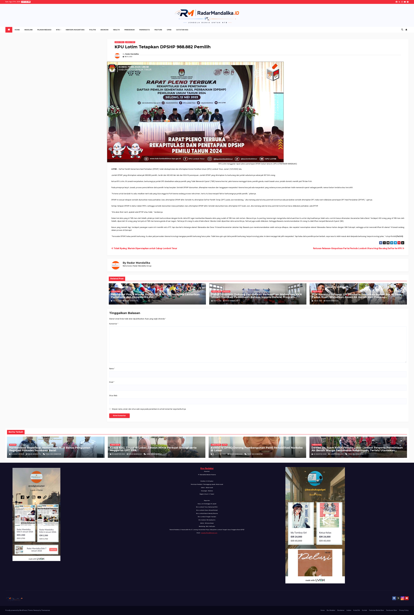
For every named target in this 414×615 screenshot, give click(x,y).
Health (116, 30)
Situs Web (113, 396)
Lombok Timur (130, 42)
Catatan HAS (182, 30)
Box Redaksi (206, 468)
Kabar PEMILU (119, 42)
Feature (158, 30)
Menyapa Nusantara (75, 30)
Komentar (113, 324)
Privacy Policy (404, 610)
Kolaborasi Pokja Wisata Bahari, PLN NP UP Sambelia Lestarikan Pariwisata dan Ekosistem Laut (155, 296)
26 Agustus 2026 (17, 454)
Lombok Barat (115, 444)
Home (17, 30)
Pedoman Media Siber (376, 610)
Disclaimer (340, 610)
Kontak (364, 610)
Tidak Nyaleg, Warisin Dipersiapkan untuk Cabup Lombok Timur (145, 249)
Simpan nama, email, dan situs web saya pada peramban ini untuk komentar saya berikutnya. (149, 409)
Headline (28, 30)
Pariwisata (144, 30)
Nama (112, 369)
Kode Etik (356, 610)
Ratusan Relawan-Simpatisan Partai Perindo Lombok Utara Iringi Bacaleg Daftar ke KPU (357, 249)
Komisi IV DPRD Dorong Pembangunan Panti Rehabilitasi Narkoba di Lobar (257, 449)
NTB (58, 30)
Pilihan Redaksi (44, 30)
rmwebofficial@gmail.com (209, 533)
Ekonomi (104, 30)
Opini (169, 30)
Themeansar (45, 610)
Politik (92, 30)
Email (111, 382)
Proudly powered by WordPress (16, 610)
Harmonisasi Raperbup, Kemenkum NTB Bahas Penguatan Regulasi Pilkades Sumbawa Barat (49, 449)
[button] (402, 30)
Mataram (13, 444)
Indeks (349, 610)
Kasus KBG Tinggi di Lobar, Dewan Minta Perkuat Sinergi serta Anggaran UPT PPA (153, 449)
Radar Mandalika (132, 54)
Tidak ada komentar (53, 454)
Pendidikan (129, 30)
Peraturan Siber (391, 610)
